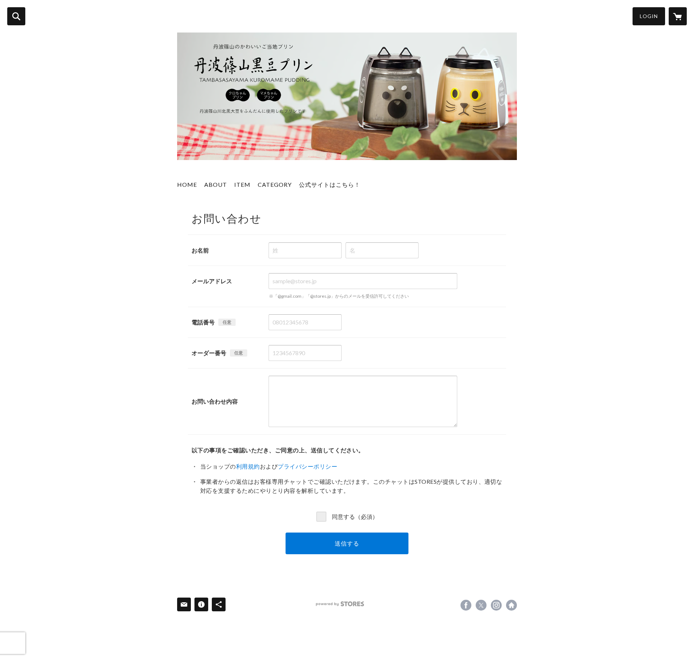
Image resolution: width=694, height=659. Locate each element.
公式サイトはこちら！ (329, 184)
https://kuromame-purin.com (511, 605)
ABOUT (215, 184)
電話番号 (203, 322)
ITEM (242, 184)
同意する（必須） (355, 516)
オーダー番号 (209, 352)
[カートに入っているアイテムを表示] (678, 16)
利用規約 (248, 466)
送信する (347, 543)
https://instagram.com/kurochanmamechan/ (496, 605)
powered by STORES (340, 604)
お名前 (200, 250)
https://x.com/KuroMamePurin (481, 605)
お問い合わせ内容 (215, 401)
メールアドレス (212, 280)
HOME (187, 184)
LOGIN (649, 16)
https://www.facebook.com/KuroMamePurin (465, 605)
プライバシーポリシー (307, 466)
